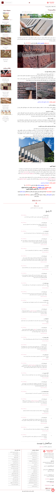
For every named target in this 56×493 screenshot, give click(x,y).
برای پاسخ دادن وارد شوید (45, 218)
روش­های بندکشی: (52, 105)
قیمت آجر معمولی (34, 473)
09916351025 (52, 482)
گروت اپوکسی (35, 471)
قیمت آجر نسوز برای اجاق (33, 479)
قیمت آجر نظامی (34, 486)
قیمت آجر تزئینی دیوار (34, 477)
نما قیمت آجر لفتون (23, 179)
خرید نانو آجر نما (15, 477)
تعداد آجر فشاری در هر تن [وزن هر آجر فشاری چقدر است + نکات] (5, 107)
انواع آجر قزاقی (16, 457)
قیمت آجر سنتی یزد (34, 466)
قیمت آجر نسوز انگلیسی (14, 466)
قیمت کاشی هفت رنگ (15, 459)
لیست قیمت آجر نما (34, 452)
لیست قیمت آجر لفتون (32, 365)
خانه (54, 6)
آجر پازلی (35, 329)
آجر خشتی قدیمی (15, 462)
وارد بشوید (41, 446)
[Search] (3, 3)
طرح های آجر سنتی (15, 453)
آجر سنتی (35, 464)
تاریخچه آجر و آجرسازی (45, 183)
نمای (40, 77)
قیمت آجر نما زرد (34, 455)
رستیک (50, 177)
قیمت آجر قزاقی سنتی (34, 475)
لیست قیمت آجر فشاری (34, 400)
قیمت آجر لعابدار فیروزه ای (14, 464)
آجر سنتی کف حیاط (34, 468)
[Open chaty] (52, 490)
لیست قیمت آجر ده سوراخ (14, 482)
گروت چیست (16, 455)
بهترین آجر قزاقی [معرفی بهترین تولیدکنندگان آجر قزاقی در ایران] (5, 81)
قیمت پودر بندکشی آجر (14, 475)
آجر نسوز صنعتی (34, 459)
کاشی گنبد (35, 484)
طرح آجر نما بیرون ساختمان (14, 452)
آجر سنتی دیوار (23, 173)
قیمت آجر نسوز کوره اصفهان (33, 482)
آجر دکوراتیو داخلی (30, 173)
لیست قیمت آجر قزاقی (51, 179)
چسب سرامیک (35, 457)
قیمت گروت (35, 470)
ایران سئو (24, 491)
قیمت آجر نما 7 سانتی (33, 453)
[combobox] (8, 3)
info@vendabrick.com (48, 485)
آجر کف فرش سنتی (15, 461)
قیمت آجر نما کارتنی (33, 311)
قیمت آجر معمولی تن (43, 179)
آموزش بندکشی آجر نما (15, 484)
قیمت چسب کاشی (15, 479)
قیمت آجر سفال (15, 470)
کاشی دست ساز (34, 462)
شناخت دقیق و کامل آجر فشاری (43, 102)
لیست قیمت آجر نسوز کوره (33, 461)
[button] (29, 3)
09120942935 (47, 479)
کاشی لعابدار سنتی (15, 480)
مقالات (52, 6)
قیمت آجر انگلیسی (15, 471)
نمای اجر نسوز (26, 172)
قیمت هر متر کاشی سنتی (14, 468)
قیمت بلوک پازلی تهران (15, 473)
